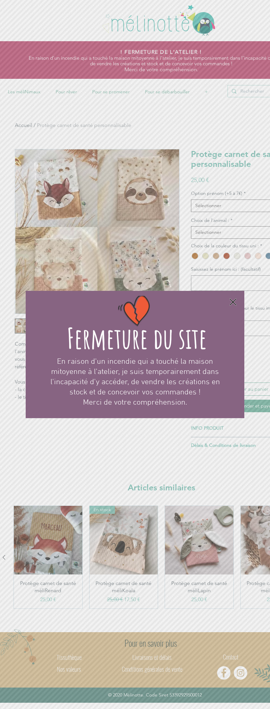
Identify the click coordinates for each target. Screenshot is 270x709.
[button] (233, 302)
